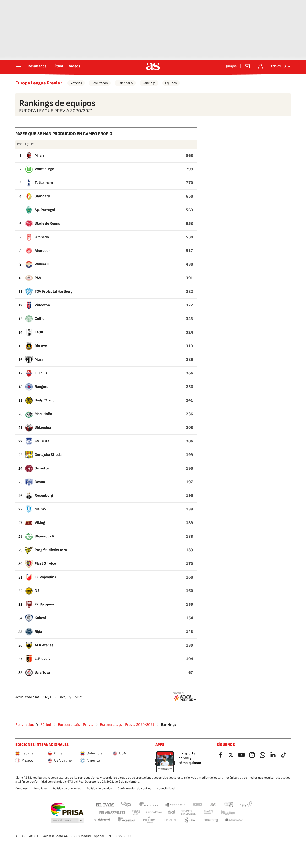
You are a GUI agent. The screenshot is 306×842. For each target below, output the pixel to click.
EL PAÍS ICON (169, 820)
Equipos (171, 83)
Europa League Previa (37, 83)
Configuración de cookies (134, 788)
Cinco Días (154, 813)
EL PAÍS (104, 804)
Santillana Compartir (175, 804)
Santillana (148, 804)
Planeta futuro (208, 813)
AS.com (213, 804)
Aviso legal (40, 788)
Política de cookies (99, 788)
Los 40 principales (126, 804)
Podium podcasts (149, 820)
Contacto (21, 788)
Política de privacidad (67, 788)
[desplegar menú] (18, 66)
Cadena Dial (171, 813)
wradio (136, 813)
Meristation (234, 820)
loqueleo (210, 820)
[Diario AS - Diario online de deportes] (153, 66)
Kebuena (227, 813)
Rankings (149, 83)
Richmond (101, 819)
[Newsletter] (247, 66)
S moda (190, 820)
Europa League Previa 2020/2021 (127, 725)
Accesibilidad (166, 788)
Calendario (125, 83)
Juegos (231, 66)
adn (229, 804)
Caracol (246, 804)
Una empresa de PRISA (67, 809)
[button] (67, 820)
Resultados (37, 66)
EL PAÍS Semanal (188, 813)
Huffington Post (112, 813)
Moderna (127, 820)
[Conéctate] (260, 66)
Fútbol (57, 66)
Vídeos (74, 66)
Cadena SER (197, 804)
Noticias (76, 83)
